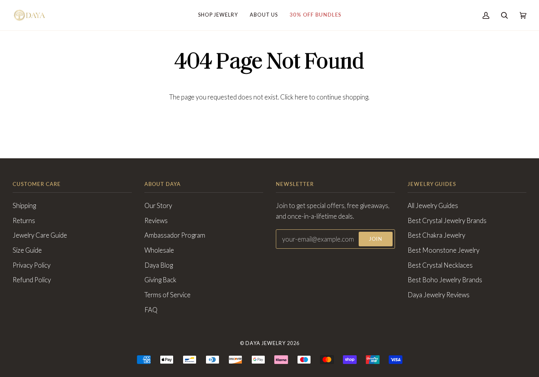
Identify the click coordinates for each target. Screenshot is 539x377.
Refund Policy (32, 280)
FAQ (150, 310)
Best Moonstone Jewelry (443, 250)
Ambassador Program (174, 235)
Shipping (24, 206)
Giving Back (160, 280)
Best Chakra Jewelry (436, 235)
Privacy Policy (32, 265)
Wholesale (159, 250)
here (301, 97)
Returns (24, 221)
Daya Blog (158, 265)
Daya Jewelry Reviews (439, 295)
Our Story (158, 206)
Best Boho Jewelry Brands (445, 280)
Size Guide (27, 250)
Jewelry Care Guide (40, 235)
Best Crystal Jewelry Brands (447, 221)
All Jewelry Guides (433, 206)
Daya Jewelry (265, 343)
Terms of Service (167, 295)
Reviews (156, 221)
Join (375, 239)
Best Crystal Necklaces (440, 265)
